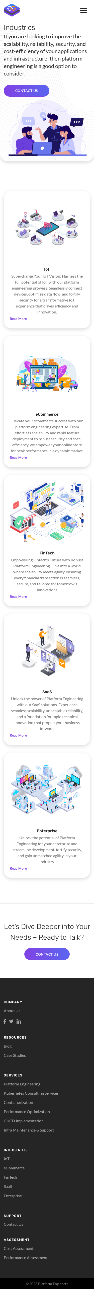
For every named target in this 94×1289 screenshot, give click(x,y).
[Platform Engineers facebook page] (5, 1021)
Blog (8, 1046)
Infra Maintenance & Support (29, 1130)
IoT (7, 1158)
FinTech (10, 1177)
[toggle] (83, 12)
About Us (12, 1010)
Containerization (18, 1102)
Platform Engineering (22, 1083)
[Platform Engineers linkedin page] (19, 1021)
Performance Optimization (27, 1111)
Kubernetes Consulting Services (31, 1093)
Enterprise (13, 1195)
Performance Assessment (26, 1257)
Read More (18, 318)
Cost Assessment (19, 1248)
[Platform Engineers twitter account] (11, 1021)
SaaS (8, 1186)
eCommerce (14, 1167)
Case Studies (15, 1055)
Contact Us (13, 1224)
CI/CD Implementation (24, 1120)
